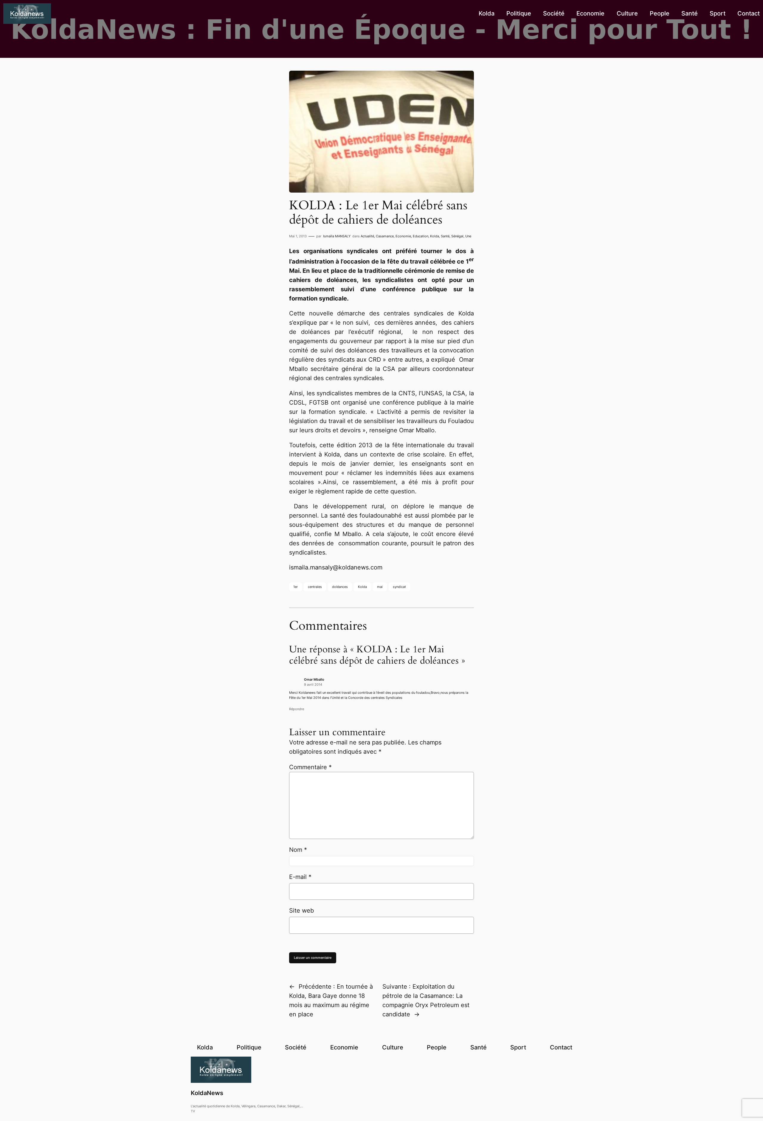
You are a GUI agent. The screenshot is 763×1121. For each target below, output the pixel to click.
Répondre (296, 709)
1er (295, 587)
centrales (315, 587)
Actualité (367, 236)
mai (380, 587)
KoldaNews (207, 1093)
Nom (298, 849)
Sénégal (457, 236)
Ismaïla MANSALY (337, 236)
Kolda (434, 236)
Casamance (385, 236)
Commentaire (310, 767)
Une (468, 236)
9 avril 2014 (313, 684)
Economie (403, 236)
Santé (445, 236)
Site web (301, 910)
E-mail (300, 876)
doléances (340, 587)
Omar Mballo (314, 679)
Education (420, 236)
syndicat (399, 587)
